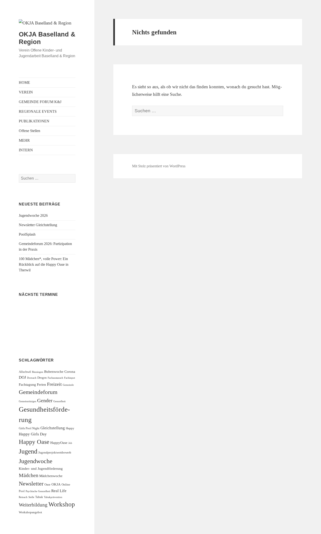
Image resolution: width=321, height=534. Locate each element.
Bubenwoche (53, 371)
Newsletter (31, 483)
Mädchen (28, 475)
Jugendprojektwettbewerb (54, 452)
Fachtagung (27, 384)
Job (70, 443)
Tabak (39, 497)
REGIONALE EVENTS (38, 111)
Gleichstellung (52, 428)
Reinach (23, 497)
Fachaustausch (55, 378)
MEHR (24, 140)
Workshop (61, 504)
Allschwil (25, 371)
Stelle (31, 497)
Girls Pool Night (29, 428)
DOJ (22, 377)
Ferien (41, 384)
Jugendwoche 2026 (33, 215)
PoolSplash (27, 234)
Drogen (42, 377)
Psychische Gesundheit (38, 491)
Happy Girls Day (33, 434)
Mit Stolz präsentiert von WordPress (158, 166)
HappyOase (58, 443)
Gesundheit (59, 401)
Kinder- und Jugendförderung (41, 468)
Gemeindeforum (38, 392)
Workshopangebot (30, 512)
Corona (69, 371)
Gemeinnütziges (27, 401)
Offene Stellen (29, 131)
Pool (22, 491)
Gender (44, 400)
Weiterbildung (33, 505)
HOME (24, 82)
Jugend (28, 451)
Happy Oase (34, 441)
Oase (47, 484)
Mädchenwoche (51, 476)
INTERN (26, 150)
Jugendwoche (35, 461)
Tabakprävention (53, 497)
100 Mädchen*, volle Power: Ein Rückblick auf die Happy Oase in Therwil (43, 264)
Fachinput (69, 378)
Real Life (59, 491)
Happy (70, 428)
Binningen (37, 372)
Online (66, 484)
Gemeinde (68, 385)
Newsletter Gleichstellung (38, 225)
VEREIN (26, 92)
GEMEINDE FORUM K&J (40, 102)
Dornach (31, 378)
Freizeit (54, 384)
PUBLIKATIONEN (34, 121)
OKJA (56, 484)
